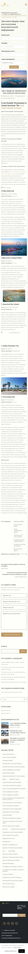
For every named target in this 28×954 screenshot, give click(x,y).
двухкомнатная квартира (18, 829)
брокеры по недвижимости (10, 844)
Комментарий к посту (12, 634)
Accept (21, 951)
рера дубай (12, 851)
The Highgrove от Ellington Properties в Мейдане (13, 870)
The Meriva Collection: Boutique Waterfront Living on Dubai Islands (13, 673)
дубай (4, 779)
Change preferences (10, 951)
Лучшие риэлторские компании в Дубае (14, 766)
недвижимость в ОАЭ (8, 838)
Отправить (14, 67)
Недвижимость (21, 96)
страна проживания (8, 59)
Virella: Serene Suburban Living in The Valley (13, 682)
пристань (5, 829)
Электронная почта (8, 51)
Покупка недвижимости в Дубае (11, 769)
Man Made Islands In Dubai (12, 106)
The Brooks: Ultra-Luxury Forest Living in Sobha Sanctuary (12, 668)
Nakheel (14, 196)
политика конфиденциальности (11, 938)
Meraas (14, 263)
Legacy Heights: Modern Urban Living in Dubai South (12, 663)
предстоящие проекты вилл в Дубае (13, 880)
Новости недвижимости (12, 14)
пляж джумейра (7, 815)
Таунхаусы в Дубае (8, 874)
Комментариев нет (9, 98)
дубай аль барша (14, 779)
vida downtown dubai (8, 883)
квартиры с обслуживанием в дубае (13, 857)
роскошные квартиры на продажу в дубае (12, 822)
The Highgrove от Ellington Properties (13, 866)
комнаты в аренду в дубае (10, 854)
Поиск (4, 646)
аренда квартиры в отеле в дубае (12, 802)
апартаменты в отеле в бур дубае (12, 808)
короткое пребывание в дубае (11, 860)
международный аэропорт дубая (12, 782)
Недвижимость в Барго (9, 12)
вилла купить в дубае (18, 549)
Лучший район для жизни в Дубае (12, 763)
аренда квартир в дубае (9, 757)
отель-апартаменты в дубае (11, 805)
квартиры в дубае (19, 521)
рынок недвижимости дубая (18, 531)
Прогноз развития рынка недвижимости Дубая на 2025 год (14, 798)
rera (4, 851)
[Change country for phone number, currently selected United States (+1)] (3, 46)
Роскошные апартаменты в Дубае (12, 785)
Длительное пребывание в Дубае (12, 818)
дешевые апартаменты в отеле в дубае (14, 776)
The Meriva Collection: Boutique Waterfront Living (17, 740)
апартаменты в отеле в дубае (18, 536)
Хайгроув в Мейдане (8, 863)
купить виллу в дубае (18, 525)
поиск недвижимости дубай (10, 835)
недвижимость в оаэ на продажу (19, 545)
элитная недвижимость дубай (11, 826)
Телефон (4, 43)
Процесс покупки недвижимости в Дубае (14, 788)
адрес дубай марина (8, 754)
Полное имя (5, 35)
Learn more (17, 947)
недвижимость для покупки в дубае (19, 540)
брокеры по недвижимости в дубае (12, 847)
